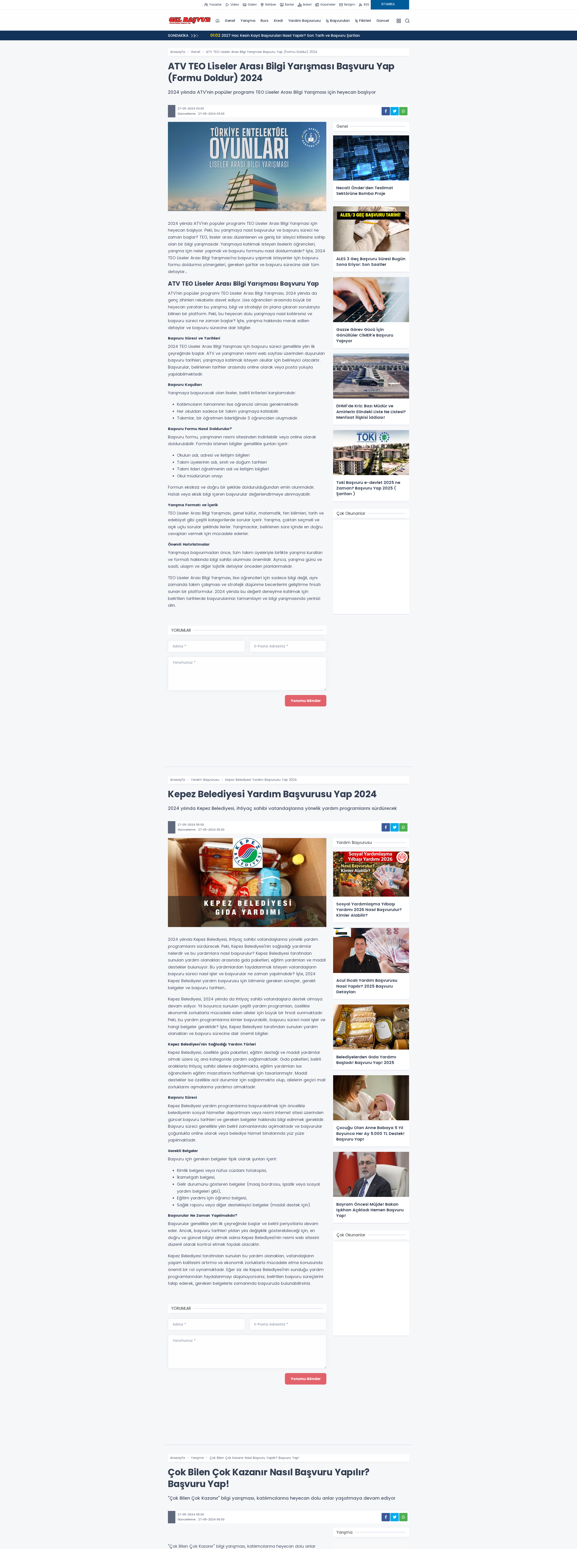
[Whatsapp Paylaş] (403, 111)
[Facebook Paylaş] (386, 111)
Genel (230, 20)
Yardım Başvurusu (304, 20)
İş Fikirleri (363, 20)
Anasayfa (177, 52)
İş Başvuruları (338, 20)
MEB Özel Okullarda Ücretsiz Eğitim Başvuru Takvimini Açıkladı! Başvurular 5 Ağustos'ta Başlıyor (307, 35)
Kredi (278, 20)
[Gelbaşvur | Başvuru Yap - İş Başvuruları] (190, 20)
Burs (264, 20)
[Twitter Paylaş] (394, 111)
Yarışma (247, 20)
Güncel (382, 20)
